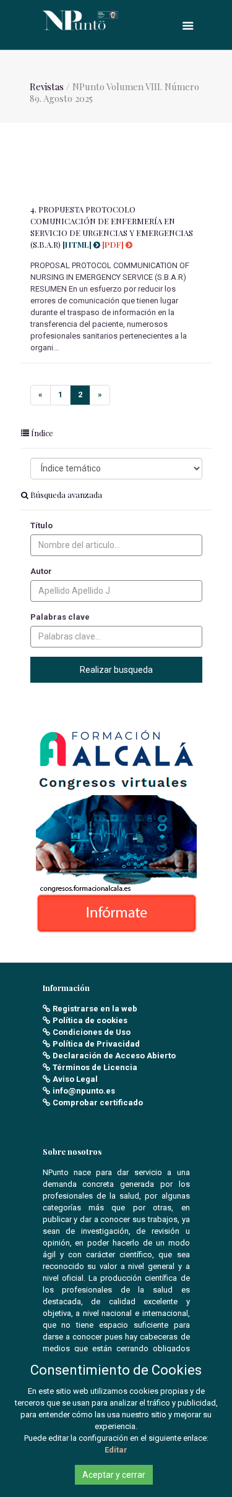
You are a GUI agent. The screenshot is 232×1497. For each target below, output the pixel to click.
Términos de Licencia (95, 1067)
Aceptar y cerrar (113, 1475)
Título (41, 525)
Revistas (47, 86)
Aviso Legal (75, 1079)
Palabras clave (60, 617)
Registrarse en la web (95, 1008)
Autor (41, 571)
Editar (116, 1449)
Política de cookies (90, 1020)
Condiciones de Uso (92, 1032)
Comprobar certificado (98, 1102)
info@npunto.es (84, 1090)
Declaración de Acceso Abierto (114, 1055)
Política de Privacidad (96, 1043)
